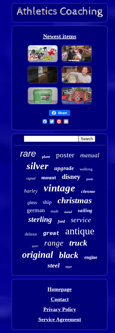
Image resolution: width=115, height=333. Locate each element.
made (54, 211)
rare (28, 153)
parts (89, 179)
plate (46, 156)
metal (68, 212)
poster (65, 155)
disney (71, 176)
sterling (40, 219)
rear (68, 267)
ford (61, 221)
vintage (59, 188)
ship (47, 202)
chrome (88, 191)
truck (78, 242)
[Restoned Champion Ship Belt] (76, 104)
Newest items (59, 36)
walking (86, 169)
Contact (60, 299)
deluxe (31, 234)
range (53, 242)
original (37, 254)
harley (31, 191)
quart (35, 246)
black (68, 255)
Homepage (59, 289)
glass (32, 202)
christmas (75, 200)
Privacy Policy (59, 309)
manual (89, 155)
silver (37, 166)
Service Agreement (59, 319)
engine (90, 257)
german (36, 210)
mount (48, 177)
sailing (85, 210)
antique (79, 230)
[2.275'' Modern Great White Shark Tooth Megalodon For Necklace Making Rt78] (43, 62)
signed (30, 178)
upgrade (64, 168)
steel (53, 265)
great (51, 233)
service (81, 220)
